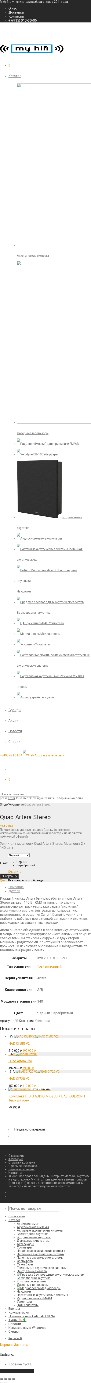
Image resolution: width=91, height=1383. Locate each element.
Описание (16, 887)
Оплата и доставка (21, 1162)
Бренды (14, 710)
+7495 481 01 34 (11, 755)
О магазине (16, 1155)
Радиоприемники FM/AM (34, 1298)
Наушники (24, 1291)
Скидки (14, 742)
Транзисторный (49, 966)
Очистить (14, 871)
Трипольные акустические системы (41, 1267)
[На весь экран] (9, 1379)
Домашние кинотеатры (33, 1240)
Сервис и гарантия (21, 1169)
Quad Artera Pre (20, 1061)
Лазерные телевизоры (32, 1284)
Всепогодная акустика (32, 1234)
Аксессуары (25, 1244)
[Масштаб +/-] (13, 1379)
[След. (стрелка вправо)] (5, 1382)
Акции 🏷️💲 (17, 1320)
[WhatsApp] (31, 755)
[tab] (49, 887)
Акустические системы (33, 1227)
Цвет (4, 863)
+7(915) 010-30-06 (22, 20)
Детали (14, 891)
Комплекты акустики (31, 1281)
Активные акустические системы (40, 1230)
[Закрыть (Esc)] (1, 1379)
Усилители (15, 804)
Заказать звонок (52, 755)
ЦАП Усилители (28, 1305)
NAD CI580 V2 (19, 1044)
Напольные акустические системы (41, 1251)
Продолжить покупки (17, 1371)
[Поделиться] (5, 1379)
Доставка (16, 12)
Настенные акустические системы (40, 1254)
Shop (3, 804)
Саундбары (25, 1264)
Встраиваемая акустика (34, 1237)
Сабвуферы (25, 1261)
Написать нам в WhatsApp (27, 1328)
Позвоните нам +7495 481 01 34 (31, 1316)
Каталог (14, 76)
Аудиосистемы (27, 1223)
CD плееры (24, 1247)
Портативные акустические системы (42, 1295)
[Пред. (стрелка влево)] (1, 1382)
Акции (13, 721)
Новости (15, 731)
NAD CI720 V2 (19, 1079)
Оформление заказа (22, 1166)
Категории (15, 1159)
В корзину (9, 876)
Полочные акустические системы (40, 1257)
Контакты (16, 16)
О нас (12, 8)
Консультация (18, 1312)
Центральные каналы (32, 1271)
